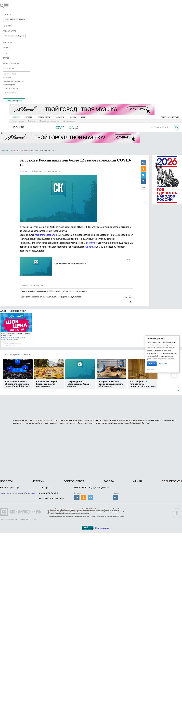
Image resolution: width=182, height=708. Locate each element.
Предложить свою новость (14, 19)
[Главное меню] (6, 5)
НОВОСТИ (16, 117)
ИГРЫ (83, 117)
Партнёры (44, 487)
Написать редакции (10, 487)
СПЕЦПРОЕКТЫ (172, 481)
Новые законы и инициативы (49, 121)
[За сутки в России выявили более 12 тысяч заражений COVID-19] (58, 198)
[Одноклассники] (143, 169)
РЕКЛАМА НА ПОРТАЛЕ (170, 117)
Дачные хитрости (69, 121)
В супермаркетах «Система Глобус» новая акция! (16, 334)
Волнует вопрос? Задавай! (14, 36)
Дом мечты (31, 121)
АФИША (73, 117)
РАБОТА (109, 481)
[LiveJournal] (143, 181)
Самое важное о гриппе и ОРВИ (70, 264)
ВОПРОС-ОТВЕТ (44, 117)
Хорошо (152, 363)
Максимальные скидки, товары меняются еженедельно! (13, 338)
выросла (88, 247)
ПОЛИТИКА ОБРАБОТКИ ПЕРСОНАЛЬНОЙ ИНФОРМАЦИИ (17, 493)
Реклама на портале (14, 101)
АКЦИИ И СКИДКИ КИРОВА (13, 311)
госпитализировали (45, 235)
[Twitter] (143, 175)
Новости (4, 150)
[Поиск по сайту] (2, 6)
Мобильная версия (48, 493)
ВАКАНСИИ (59, 117)
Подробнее (163, 363)
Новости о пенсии (18, 121)
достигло (90, 243)
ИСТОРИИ (28, 117)
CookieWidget (150, 369)
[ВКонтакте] (143, 162)
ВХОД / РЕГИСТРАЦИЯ (158, 127)
